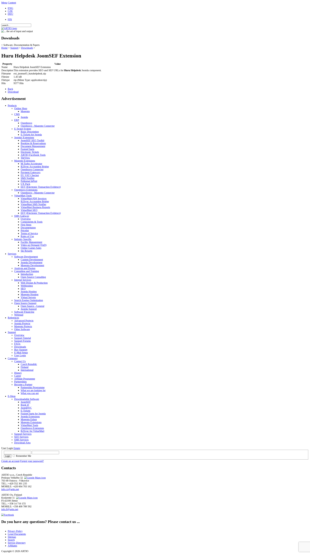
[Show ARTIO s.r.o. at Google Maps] (34, 477)
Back (10, 89)
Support (14, 48)
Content (12, 2)
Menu (4, 2)
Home (4, 48)
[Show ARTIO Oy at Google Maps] (26, 497)
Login (7, 456)
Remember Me (23, 456)
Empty (17, 448)
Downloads (27, 48)
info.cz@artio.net (10, 489)
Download (13, 91)
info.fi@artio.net (9, 509)
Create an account (10, 461)
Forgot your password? (32, 461)
